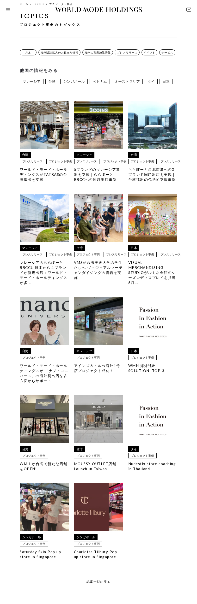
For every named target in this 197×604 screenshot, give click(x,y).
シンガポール (74, 81)
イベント (149, 52)
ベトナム (99, 81)
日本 (166, 81)
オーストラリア (127, 81)
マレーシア (32, 81)
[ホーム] (98, 9)
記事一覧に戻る (98, 582)
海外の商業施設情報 (98, 52)
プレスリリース (127, 52)
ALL (28, 52)
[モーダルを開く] (8, 9)
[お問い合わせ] (189, 9)
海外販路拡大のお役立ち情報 (59, 52)
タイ (151, 81)
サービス (167, 52)
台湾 (51, 81)
